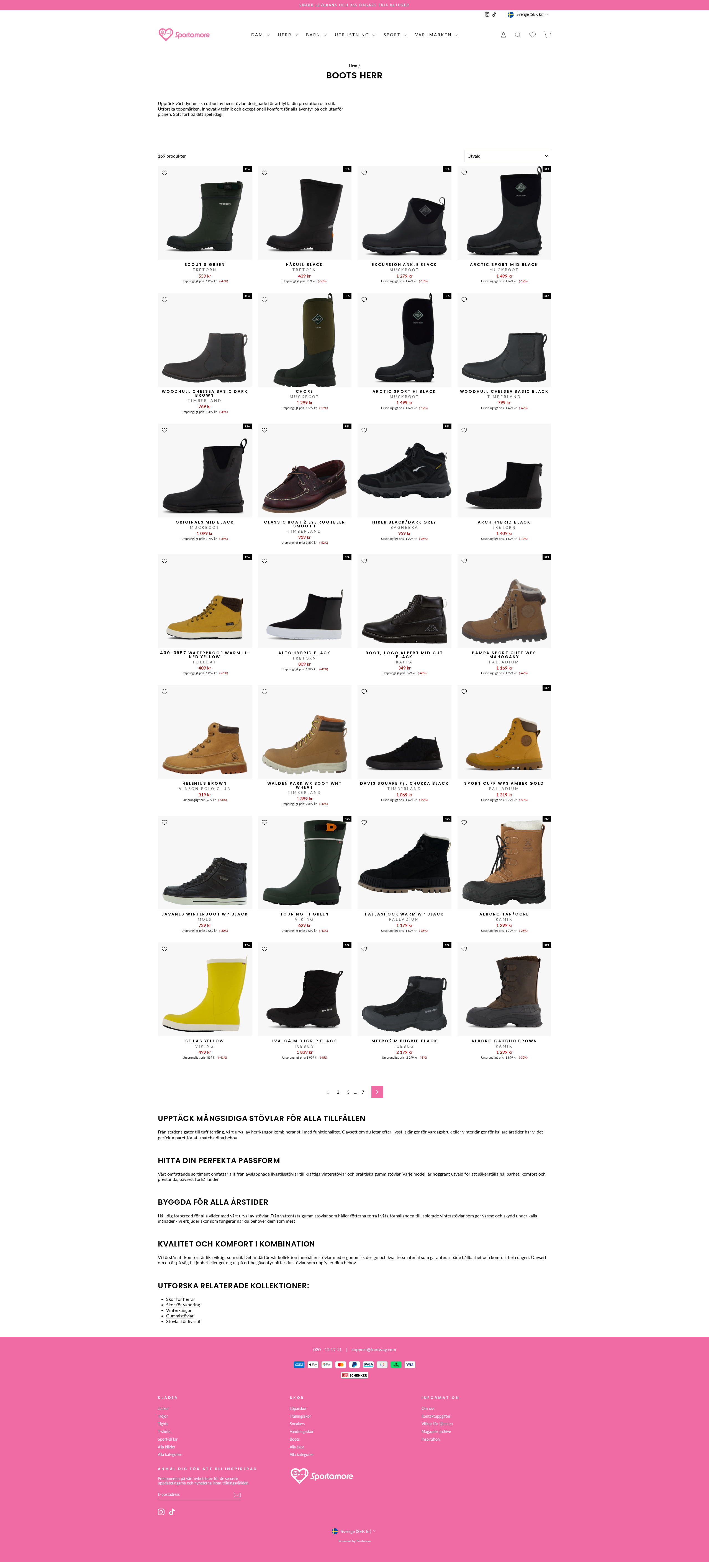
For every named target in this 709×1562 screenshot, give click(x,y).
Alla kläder (166, 1447)
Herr (286, 34)
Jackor (163, 1408)
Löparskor (298, 1408)
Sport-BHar (168, 1439)
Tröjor (163, 1416)
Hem (353, 66)
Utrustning (353, 34)
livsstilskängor (406, 1131)
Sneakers (297, 1424)
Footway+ (363, 1541)
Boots (295, 1439)
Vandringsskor (302, 1431)
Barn (314, 34)
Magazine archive (436, 1431)
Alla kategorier (170, 1454)
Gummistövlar (180, 1315)
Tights (163, 1424)
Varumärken (434, 34)
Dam (258, 34)
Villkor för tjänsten (437, 1424)
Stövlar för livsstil (183, 1321)
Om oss (428, 1408)
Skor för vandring (183, 1304)
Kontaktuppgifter (436, 1416)
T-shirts (164, 1431)
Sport (393, 34)
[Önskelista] (532, 34)
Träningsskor (300, 1416)
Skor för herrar (180, 1299)
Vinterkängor (179, 1310)
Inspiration (431, 1439)
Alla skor (297, 1447)
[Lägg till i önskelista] (164, 172)
